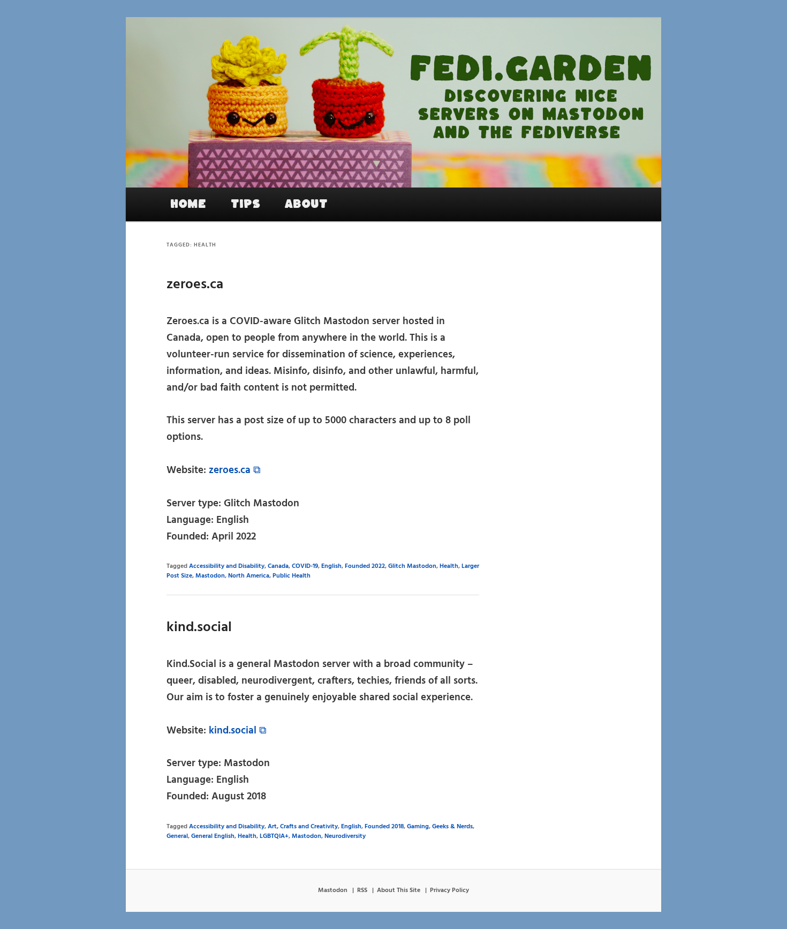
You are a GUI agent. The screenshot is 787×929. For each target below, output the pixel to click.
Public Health (292, 576)
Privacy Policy (449, 890)
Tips (245, 204)
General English (212, 836)
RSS (362, 890)
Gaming (418, 826)
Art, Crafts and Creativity (303, 826)
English (331, 566)
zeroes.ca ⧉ (235, 470)
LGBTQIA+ (274, 836)
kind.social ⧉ (238, 731)
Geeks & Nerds (452, 826)
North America (248, 576)
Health (449, 566)
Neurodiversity (345, 836)
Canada (278, 566)
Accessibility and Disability (226, 566)
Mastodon (210, 576)
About (306, 204)
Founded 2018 (384, 826)
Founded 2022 (365, 566)
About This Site (398, 890)
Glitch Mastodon (412, 566)
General (177, 836)
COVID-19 (305, 566)
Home (188, 204)
